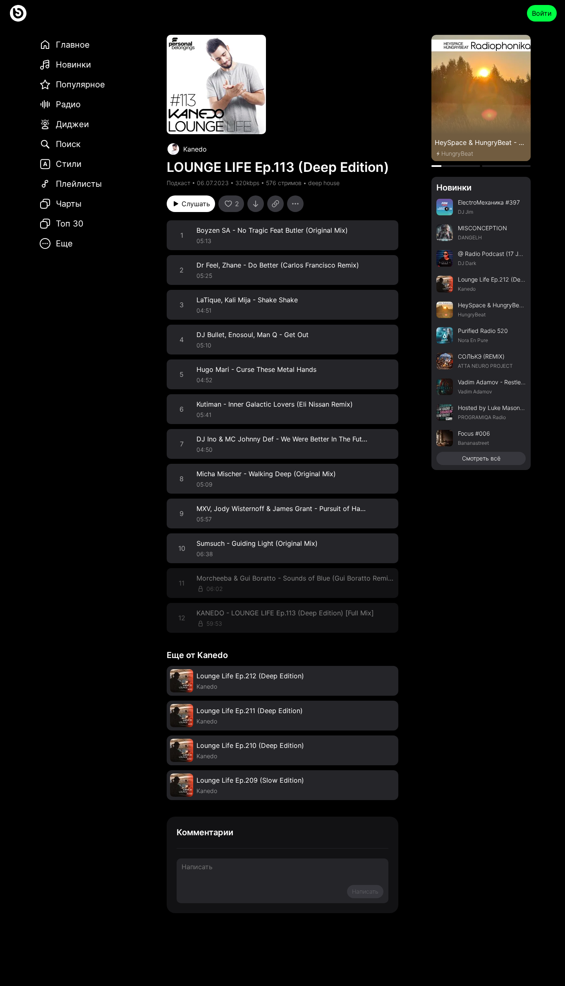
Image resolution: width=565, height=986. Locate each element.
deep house (324, 182)
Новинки (454, 188)
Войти (542, 13)
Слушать (196, 204)
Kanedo (195, 149)
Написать (365, 891)
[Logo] (18, 13)
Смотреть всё (481, 458)
